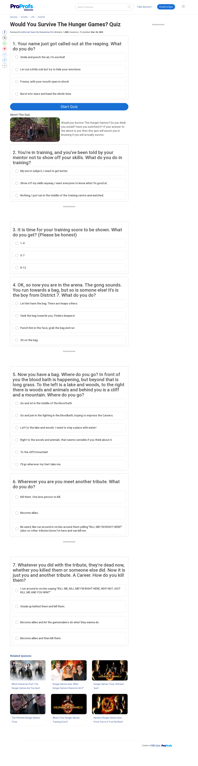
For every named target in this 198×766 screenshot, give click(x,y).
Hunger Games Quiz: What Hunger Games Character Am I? (68, 686)
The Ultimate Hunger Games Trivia (26, 720)
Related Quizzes (20, 655)
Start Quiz (69, 107)
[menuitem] (144, 7)
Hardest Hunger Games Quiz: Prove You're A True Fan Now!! (108, 720)
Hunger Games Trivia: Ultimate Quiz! (109, 686)
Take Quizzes (144, 7)
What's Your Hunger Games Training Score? (66, 720)
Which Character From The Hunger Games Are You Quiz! (26, 686)
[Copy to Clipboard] (5, 60)
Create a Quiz (166, 7)
